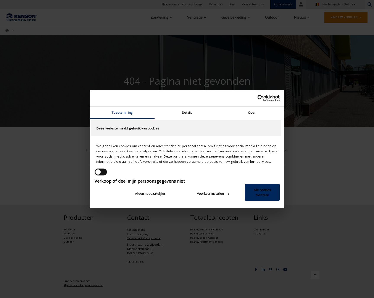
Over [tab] (252, 112)
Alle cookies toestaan (262, 192)
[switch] (101, 172)
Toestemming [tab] (122, 112)
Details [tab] (187, 112)
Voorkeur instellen (210, 193)
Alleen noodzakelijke (150, 193)
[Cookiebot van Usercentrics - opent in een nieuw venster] (261, 98)
